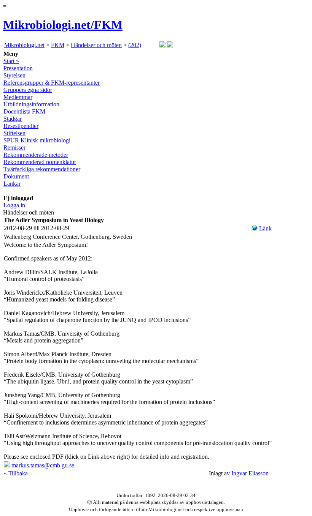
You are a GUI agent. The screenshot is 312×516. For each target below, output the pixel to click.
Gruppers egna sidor (27, 90)
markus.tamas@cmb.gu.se (42, 465)
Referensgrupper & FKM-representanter (51, 82)
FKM (57, 45)
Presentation (18, 68)
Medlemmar (17, 97)
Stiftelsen (14, 133)
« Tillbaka (16, 473)
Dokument (16, 176)
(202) (134, 45)
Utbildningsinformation (31, 104)
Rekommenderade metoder (35, 154)
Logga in (14, 205)
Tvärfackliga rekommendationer (41, 169)
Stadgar (12, 118)
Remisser (14, 147)
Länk (265, 228)
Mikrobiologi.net (24, 45)
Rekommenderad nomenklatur (39, 162)
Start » (11, 61)
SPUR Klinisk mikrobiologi (36, 140)
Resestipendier (20, 126)
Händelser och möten (96, 45)
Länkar (12, 183)
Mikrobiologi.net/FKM (63, 25)
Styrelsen (14, 75)
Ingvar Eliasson (250, 473)
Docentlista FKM (24, 111)
